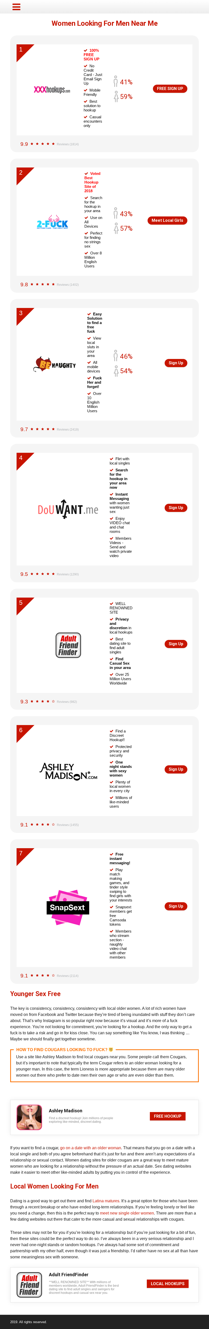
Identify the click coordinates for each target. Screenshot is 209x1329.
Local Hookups (168, 1283)
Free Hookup (167, 1116)
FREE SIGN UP (170, 88)
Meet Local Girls (167, 220)
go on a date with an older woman (90, 1148)
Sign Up (176, 362)
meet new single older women (127, 1213)
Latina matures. (106, 1201)
